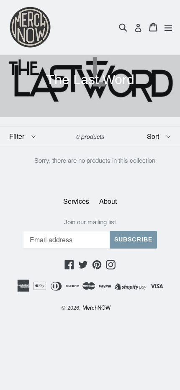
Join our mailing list (90, 222)
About (108, 201)
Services (76, 201)
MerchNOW (96, 307)
